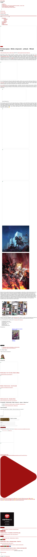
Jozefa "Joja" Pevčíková (12, 400)
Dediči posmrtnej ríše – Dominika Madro (8, 6)
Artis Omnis (24, 52)
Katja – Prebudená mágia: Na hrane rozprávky (8, 7)
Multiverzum (5, 24)
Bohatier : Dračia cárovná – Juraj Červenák (8, 385)
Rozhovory (4, 21)
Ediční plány (2, 546)
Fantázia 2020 (4, 4)
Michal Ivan (28, 52)
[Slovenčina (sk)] (4, 430)
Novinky (4, 22)
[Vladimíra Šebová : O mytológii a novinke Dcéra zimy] (10, 529)
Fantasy (5, 19)
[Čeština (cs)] (10, 430)
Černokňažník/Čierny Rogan (4, 56)
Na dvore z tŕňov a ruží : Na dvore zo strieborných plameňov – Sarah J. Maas (13, 5)
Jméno (1, 422)
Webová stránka (2, 425)
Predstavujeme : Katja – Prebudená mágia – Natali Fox (10, 541)
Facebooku (16, 319)
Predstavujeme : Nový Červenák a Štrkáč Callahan (9, 372)
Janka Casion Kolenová (8, 374)
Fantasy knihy (3, 12)
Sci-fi (5, 20)
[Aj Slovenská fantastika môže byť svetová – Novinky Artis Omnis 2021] (12, 544)
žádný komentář (20, 52)
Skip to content (2, 0)
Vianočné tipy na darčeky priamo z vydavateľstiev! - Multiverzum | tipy (15, 404)
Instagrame (21, 319)
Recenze (4, 18)
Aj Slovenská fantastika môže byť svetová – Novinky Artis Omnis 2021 (13, 548)
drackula (11, 387)
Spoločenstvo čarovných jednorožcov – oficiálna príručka (10, 347)
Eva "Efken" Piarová (11, 52)
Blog (3, 23)
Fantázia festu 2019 (16, 317)
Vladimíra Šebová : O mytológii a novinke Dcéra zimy (10, 532)
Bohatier (35, 55)
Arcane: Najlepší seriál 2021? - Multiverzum (11, 405)
